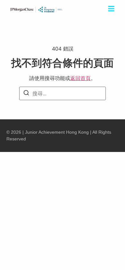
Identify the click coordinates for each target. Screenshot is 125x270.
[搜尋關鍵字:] (62, 93)
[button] (111, 9)
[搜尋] (26, 93)
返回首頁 (80, 78)
